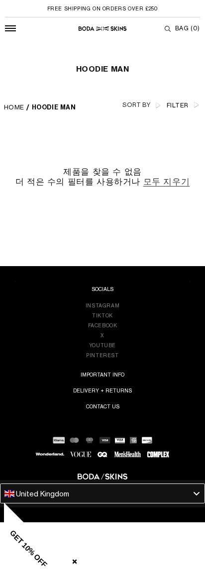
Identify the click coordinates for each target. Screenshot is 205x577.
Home (14, 107)
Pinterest (102, 355)
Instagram (102, 305)
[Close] (73, 560)
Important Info (102, 375)
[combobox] (102, 493)
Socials (102, 289)
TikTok (102, 315)
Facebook (102, 325)
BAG (187, 28)
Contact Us (102, 406)
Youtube (102, 345)
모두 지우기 (166, 182)
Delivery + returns (102, 390)
